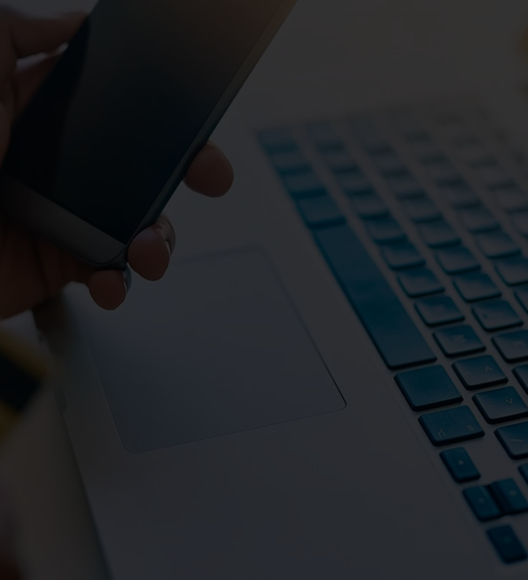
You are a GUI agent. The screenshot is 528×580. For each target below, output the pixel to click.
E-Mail (228, 392)
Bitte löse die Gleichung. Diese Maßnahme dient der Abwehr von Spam (353, 400)
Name (139, 392)
